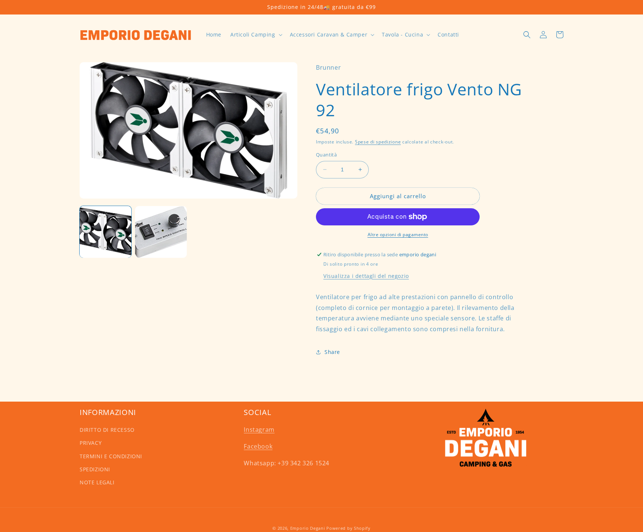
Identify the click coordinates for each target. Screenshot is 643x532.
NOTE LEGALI (97, 482)
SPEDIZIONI (95, 469)
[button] (255, 34)
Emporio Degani (307, 528)
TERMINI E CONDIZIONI (111, 456)
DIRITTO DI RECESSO (107, 429)
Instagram (259, 429)
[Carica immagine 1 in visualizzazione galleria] (105, 232)
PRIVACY (91, 442)
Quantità (326, 154)
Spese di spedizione (378, 142)
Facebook (258, 446)
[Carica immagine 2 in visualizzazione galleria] (161, 232)
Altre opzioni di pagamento (398, 234)
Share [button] (332, 351)
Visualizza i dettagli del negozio (366, 275)
